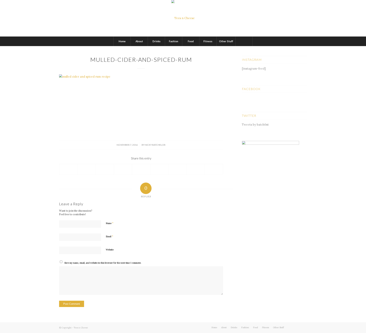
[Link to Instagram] (304, 327)
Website (110, 249)
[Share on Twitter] (87, 169)
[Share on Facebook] (68, 169)
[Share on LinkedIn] (141, 169)
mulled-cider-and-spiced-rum (141, 59)
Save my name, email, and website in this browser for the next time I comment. (102, 263)
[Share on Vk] (177, 169)
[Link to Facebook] (298, 327)
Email (109, 236)
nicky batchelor (155, 144)
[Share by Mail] (214, 169)
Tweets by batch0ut (255, 124)
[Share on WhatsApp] (105, 169)
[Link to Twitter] (292, 327)
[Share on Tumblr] (159, 169)
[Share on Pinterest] (123, 169)
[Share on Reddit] (196, 169)
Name (109, 223)
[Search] (244, 41)
